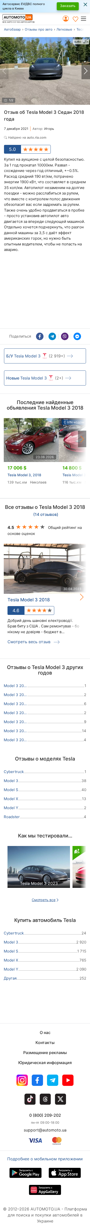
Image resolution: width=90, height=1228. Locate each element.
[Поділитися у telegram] (52, 336)
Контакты (45, 1042)
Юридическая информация (45, 1062)
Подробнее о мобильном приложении (45, 1158)
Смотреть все (44, 900)
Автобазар (12, 29)
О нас (45, 1032)
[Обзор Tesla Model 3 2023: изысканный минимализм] (39, 871)
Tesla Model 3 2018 (29, 599)
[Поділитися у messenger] (77, 336)
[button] (85, 18)
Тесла (81, 29)
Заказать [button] (68, 6)
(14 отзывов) (45, 514)
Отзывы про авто (38, 29)
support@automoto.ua (45, 1129)
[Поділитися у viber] (64, 336)
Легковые (64, 29)
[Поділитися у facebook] (40, 336)
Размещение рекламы (45, 1052)
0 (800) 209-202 (45, 1115)
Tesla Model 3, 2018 (24, 475)
